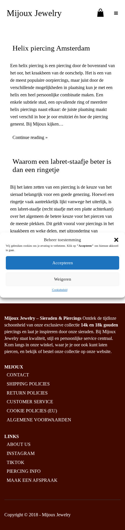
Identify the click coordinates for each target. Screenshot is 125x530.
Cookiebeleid (59, 289)
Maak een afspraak (32, 480)
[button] (116, 240)
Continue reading (28, 137)
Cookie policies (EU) (32, 411)
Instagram (21, 453)
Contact (18, 374)
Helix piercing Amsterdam (51, 48)
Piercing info (24, 471)
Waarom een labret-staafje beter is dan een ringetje (61, 165)
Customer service (30, 401)
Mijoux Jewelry (34, 13)
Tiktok (15, 462)
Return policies (27, 392)
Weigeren (62, 279)
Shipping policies (28, 383)
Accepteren (62, 262)
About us (19, 444)
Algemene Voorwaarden (39, 419)
